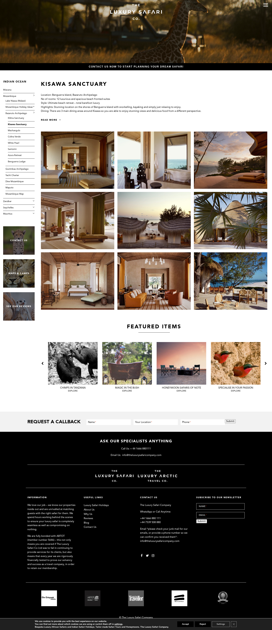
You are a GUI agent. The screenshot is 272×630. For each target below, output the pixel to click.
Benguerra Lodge (17, 161)
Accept (185, 624)
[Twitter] (147, 555)
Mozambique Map (15, 194)
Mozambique (9, 96)
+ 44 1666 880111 (140, 448)
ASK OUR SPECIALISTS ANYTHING (136, 441)
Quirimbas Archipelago (17, 169)
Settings (221, 624)
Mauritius (7, 213)
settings (118, 624)
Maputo (9, 187)
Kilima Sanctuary (16, 118)
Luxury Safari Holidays (96, 505)
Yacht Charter (12, 175)
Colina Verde (14, 136)
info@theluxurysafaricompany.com (142, 455)
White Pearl (13, 143)
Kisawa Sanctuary (17, 124)
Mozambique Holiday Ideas (19, 107)
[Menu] (266, 5)
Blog (86, 522)
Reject (203, 624)
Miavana (7, 89)
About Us (89, 509)
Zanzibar (7, 201)
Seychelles (8, 207)
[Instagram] (153, 555)
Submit (230, 421)
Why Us (88, 514)
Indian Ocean (14, 81)
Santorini (12, 149)
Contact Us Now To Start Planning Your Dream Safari (136, 66)
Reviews (88, 518)
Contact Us (90, 527)
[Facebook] (141, 555)
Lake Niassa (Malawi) (16, 101)
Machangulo (14, 130)
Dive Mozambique (15, 181)
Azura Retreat (15, 155)
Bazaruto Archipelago (16, 113)
